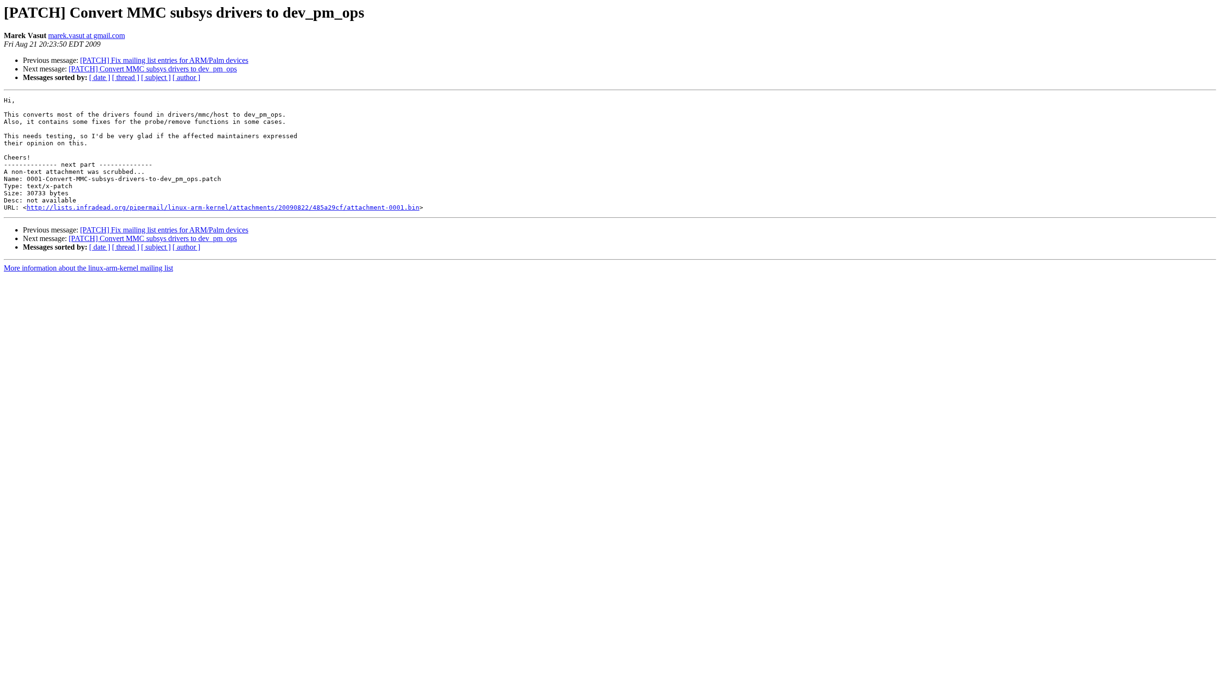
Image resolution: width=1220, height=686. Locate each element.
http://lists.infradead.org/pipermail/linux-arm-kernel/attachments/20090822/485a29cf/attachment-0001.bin (223, 207)
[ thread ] (125, 77)
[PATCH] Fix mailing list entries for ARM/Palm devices (164, 60)
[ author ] (186, 77)
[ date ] (99, 77)
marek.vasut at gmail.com (86, 35)
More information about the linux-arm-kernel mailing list (88, 268)
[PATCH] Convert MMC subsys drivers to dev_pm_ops (153, 69)
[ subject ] (156, 77)
